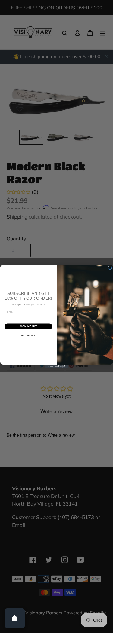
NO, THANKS (28, 335)
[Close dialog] (110, 268)
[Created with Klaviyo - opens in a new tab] (56, 366)
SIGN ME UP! (28, 326)
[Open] (15, 618)
